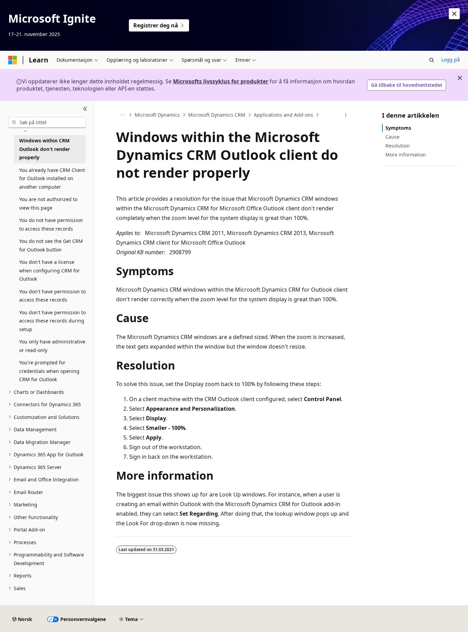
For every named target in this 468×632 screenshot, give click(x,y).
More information (405, 154)
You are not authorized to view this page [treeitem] (48, 203)
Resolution (397, 145)
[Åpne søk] (432, 60)
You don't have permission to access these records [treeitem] (52, 295)
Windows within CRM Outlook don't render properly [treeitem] (44, 149)
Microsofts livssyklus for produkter (220, 81)
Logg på (450, 59)
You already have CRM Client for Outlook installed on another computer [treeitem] (52, 178)
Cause (392, 136)
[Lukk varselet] (454, 13)
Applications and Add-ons (283, 115)
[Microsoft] (12, 60)
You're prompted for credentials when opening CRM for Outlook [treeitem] (49, 371)
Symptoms (398, 128)
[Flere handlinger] (346, 114)
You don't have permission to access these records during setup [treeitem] (52, 320)
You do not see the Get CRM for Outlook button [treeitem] (51, 245)
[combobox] (47, 122)
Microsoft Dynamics (157, 115)
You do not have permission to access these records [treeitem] (51, 224)
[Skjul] (85, 109)
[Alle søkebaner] (122, 114)
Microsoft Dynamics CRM (216, 115)
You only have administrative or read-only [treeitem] (52, 345)
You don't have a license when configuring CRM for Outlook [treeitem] (49, 270)
